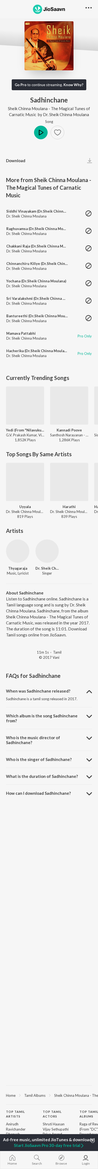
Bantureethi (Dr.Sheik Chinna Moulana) (39, 316)
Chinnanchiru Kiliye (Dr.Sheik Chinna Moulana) (46, 263)
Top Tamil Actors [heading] (52, 1114)
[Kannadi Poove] (69, 405)
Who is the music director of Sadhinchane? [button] (33, 740)
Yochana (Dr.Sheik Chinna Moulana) (36, 281)
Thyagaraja (17, 568)
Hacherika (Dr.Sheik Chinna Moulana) (37, 351)
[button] (57, 132)
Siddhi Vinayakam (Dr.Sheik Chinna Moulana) (44, 211)
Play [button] (41, 132)
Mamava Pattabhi (21, 333)
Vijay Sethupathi (56, 1129)
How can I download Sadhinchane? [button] (38, 793)
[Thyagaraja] (17, 551)
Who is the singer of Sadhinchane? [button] (39, 759)
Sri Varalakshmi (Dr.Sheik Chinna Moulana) (42, 298)
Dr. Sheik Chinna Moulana (66, 114)
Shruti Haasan (54, 1124)
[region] (49, 1095)
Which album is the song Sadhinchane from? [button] (42, 718)
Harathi (69, 507)
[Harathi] (69, 482)
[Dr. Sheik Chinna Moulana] (47, 551)
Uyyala (25, 507)
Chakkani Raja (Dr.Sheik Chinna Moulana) (41, 246)
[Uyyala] (25, 482)
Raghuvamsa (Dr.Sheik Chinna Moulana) (40, 228)
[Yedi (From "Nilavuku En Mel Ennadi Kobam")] (25, 405)
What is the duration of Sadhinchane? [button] (42, 776)
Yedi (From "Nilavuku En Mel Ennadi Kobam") (25, 430)
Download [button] (15, 160)
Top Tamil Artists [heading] (15, 1114)
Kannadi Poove (69, 430)
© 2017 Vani (49, 657)
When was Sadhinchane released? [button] (38, 690)
